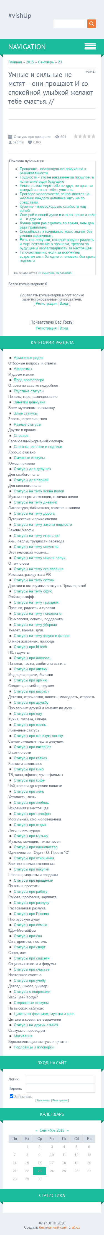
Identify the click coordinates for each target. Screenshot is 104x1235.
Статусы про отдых (30, 825)
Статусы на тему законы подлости (43, 524)
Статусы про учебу (30, 980)
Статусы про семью (30, 925)
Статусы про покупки (31, 869)
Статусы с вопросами (32, 992)
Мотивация (23, 1036)
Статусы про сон (28, 936)
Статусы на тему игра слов (37, 536)
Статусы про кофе (29, 780)
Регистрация (46, 303)
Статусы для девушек (32, 469)
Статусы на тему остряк (34, 580)
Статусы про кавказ (30, 758)
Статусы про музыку (31, 836)
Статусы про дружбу (31, 702)
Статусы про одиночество (35, 847)
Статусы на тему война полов (39, 491)
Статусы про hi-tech (30, 647)
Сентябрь (46, 62)
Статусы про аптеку (30, 669)
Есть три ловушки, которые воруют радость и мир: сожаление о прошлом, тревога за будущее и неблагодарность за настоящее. (57, 244)
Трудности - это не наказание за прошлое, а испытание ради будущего (57, 179)
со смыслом (46, 272)
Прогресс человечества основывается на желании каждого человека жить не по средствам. (54, 198)
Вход (64, 303)
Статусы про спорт (29, 947)
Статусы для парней (31, 480)
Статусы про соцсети (31, 958)
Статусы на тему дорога (34, 513)
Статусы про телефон (32, 814)
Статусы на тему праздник (36, 602)
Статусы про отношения (34, 858)
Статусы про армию (30, 680)
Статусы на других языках (36, 1025)
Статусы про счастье (31, 969)
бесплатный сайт (53, 1227)
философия (63, 272)
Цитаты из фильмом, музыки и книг (44, 1014)
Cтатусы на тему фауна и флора (41, 636)
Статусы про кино (29, 769)
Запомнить (23, 1097)
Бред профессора (29, 380)
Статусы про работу (30, 891)
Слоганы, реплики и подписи (38, 447)
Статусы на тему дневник (35, 502)
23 (60, 62)
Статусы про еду (28, 713)
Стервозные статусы (31, 1003)
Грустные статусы (29, 391)
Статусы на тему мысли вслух (39, 558)
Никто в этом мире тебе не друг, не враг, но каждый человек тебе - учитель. (56, 187)
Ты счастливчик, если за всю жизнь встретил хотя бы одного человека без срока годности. (57, 256)
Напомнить (43, 1100)
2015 (30, 62)
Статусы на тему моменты (36, 547)
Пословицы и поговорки (34, 1047)
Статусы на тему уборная (35, 625)
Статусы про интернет (32, 747)
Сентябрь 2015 (52, 1130)
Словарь (21, 435)
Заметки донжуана (29, 402)
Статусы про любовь (31, 802)
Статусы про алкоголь (32, 658)
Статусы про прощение (32, 137)
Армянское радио (28, 358)
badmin (18, 142)
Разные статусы (27, 424)
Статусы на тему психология (38, 613)
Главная (15, 62)
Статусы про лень (29, 791)
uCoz (76, 1227)
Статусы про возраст (31, 691)
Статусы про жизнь (30, 725)
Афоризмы (23, 369)
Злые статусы (25, 413)
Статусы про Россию (31, 914)
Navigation (27, 46)
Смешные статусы (29, 458)
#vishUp (19, 15)
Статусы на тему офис (33, 591)
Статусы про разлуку (31, 903)
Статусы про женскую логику (38, 736)
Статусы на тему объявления (38, 569)
